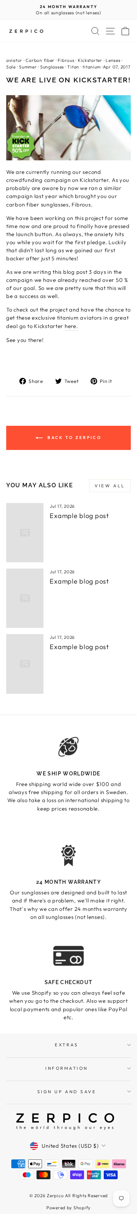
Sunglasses (52, 67)
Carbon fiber (40, 60)
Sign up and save (66, 1091)
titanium (92, 67)
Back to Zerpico (74, 437)
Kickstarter (90, 60)
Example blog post (79, 515)
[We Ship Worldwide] (68, 747)
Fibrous (66, 60)
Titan (73, 67)
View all (110, 485)
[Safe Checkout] (68, 955)
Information (66, 1068)
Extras (66, 1044)
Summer (28, 67)
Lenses (113, 60)
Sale (11, 67)
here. (71, 326)
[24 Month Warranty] (68, 855)
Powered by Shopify (68, 1207)
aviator (14, 60)
